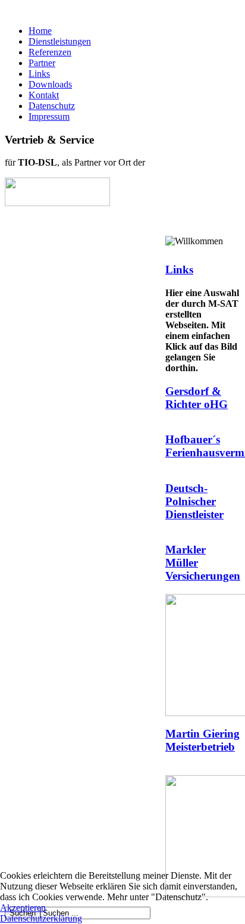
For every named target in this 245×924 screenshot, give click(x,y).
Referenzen (50, 52)
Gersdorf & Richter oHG (196, 397)
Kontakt (44, 95)
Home (40, 31)
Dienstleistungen (60, 41)
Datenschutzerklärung (41, 918)
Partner (42, 63)
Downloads (50, 84)
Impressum (49, 116)
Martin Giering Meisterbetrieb (202, 740)
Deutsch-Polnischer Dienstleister (194, 501)
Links (39, 74)
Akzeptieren (23, 908)
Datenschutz (52, 106)
